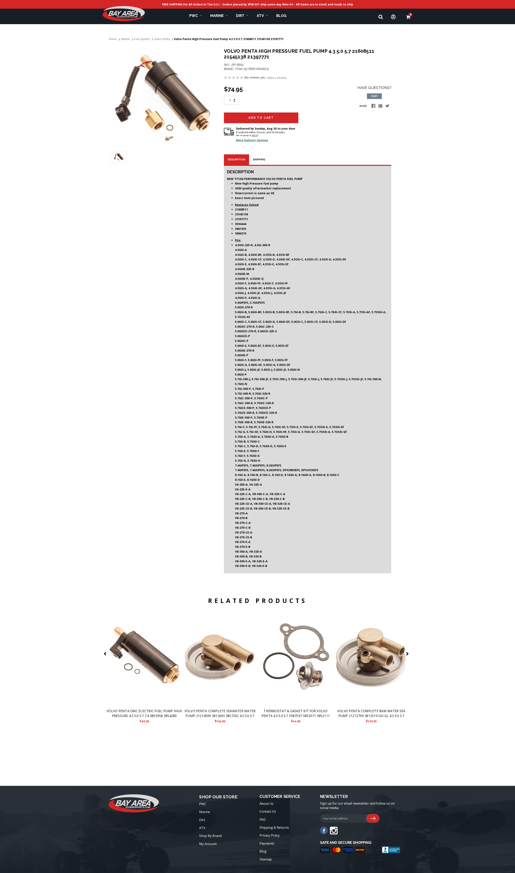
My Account (208, 844)
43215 (255, 135)
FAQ (263, 819)
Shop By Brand (210, 836)
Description (236, 159)
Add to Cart (144, 656)
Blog (281, 15)
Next (408, 654)
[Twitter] (387, 106)
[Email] (380, 106)
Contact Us (268, 811)
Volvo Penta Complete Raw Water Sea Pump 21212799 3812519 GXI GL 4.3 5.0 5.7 (371, 713)
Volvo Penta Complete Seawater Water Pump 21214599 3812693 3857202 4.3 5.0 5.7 (220, 713)
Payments (267, 843)
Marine (217, 15)
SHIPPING (259, 159)
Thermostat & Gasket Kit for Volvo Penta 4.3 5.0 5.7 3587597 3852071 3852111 (296, 713)
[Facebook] (373, 106)
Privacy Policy (270, 835)
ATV (260, 15)
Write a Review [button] (276, 78)
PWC (193, 15)
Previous (106, 654)
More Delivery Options (252, 140)
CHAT (374, 96)
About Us (267, 803)
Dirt (240, 15)
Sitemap (266, 859)
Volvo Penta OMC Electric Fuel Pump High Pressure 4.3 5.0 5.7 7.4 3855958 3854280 (144, 713)
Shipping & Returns (274, 827)
